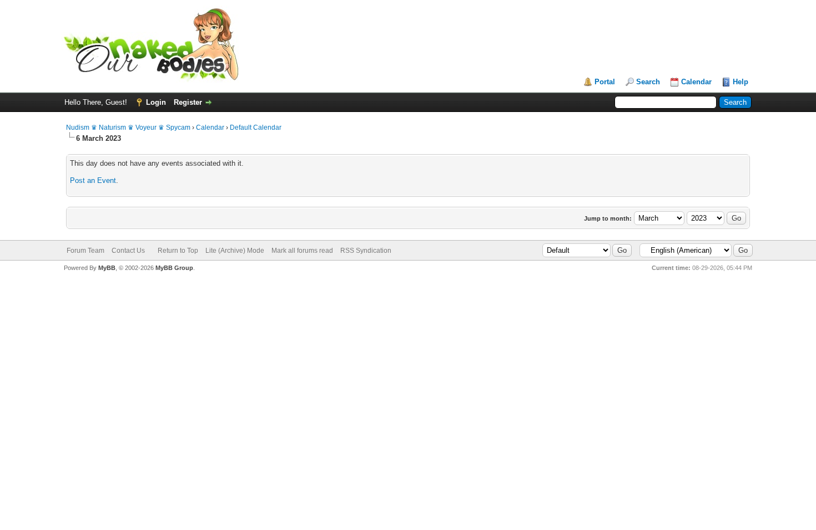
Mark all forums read (302, 250)
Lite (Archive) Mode (234, 250)
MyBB (106, 267)
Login (156, 102)
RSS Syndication (365, 250)
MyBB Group (174, 267)
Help (740, 82)
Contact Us (128, 250)
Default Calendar (255, 127)
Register (188, 102)
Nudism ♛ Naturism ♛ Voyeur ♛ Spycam (128, 127)
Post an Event (93, 180)
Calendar (696, 82)
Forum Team (85, 250)
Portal (605, 82)
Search (648, 82)
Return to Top (178, 250)
